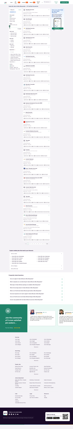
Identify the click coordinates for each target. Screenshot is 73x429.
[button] (13, 12)
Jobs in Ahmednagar (47, 339)
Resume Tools (38, 2)
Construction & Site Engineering (49, 382)
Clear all (19, 9)
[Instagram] (15, 414)
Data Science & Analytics (34, 387)
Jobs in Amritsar (47, 341)
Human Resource (18, 368)
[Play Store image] (56, 418)
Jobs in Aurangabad (33, 342)
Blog (45, 395)
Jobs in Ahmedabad (33, 339)
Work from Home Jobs (34, 369)
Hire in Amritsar (46, 354)
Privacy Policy (32, 395)
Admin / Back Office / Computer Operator (20, 381)
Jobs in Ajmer (17, 341)
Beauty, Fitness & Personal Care (35, 382)
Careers (16, 399)
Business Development (48, 368)
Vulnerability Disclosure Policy (20, 402)
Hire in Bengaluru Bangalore (34, 358)
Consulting (17, 385)
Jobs (11, 2)
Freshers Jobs (46, 371)
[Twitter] (13, 414)
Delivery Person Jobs (19, 366)
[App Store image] (49, 418)
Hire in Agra (17, 352)
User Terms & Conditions (34, 397)
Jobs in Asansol (18, 342)
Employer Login (56, 2)
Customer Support (18, 387)
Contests (25, 2)
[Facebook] (9, 414)
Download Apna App (18, 395)
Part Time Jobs (46, 369)
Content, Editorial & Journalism (35, 385)
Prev (26, 243)
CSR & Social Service (48, 385)
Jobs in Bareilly (46, 342)
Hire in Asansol (17, 356)
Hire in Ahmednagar (47, 352)
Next (47, 243)
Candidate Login (64, 2)
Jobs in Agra (17, 339)
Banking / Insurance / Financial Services (20, 383)
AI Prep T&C (31, 417)
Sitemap (45, 397)
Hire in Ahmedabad (33, 352)
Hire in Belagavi (18, 358)
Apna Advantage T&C (21, 417)
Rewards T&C (27, 417)
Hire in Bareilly (46, 356)
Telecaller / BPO (18, 369)
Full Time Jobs (17, 371)
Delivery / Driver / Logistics (49, 387)
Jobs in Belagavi (18, 344)
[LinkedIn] (11, 414)
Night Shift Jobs (32, 371)
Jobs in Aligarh (32, 341)
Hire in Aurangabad (33, 356)
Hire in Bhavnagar (47, 358)
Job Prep (17, 2)
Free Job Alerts (18, 397)
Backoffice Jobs (32, 368)
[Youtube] (17, 414)
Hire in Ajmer (17, 354)
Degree (32, 2)
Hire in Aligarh (32, 354)
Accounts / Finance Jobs (34, 366)
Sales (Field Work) (47, 366)
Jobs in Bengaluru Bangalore (35, 344)
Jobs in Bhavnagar (47, 344)
